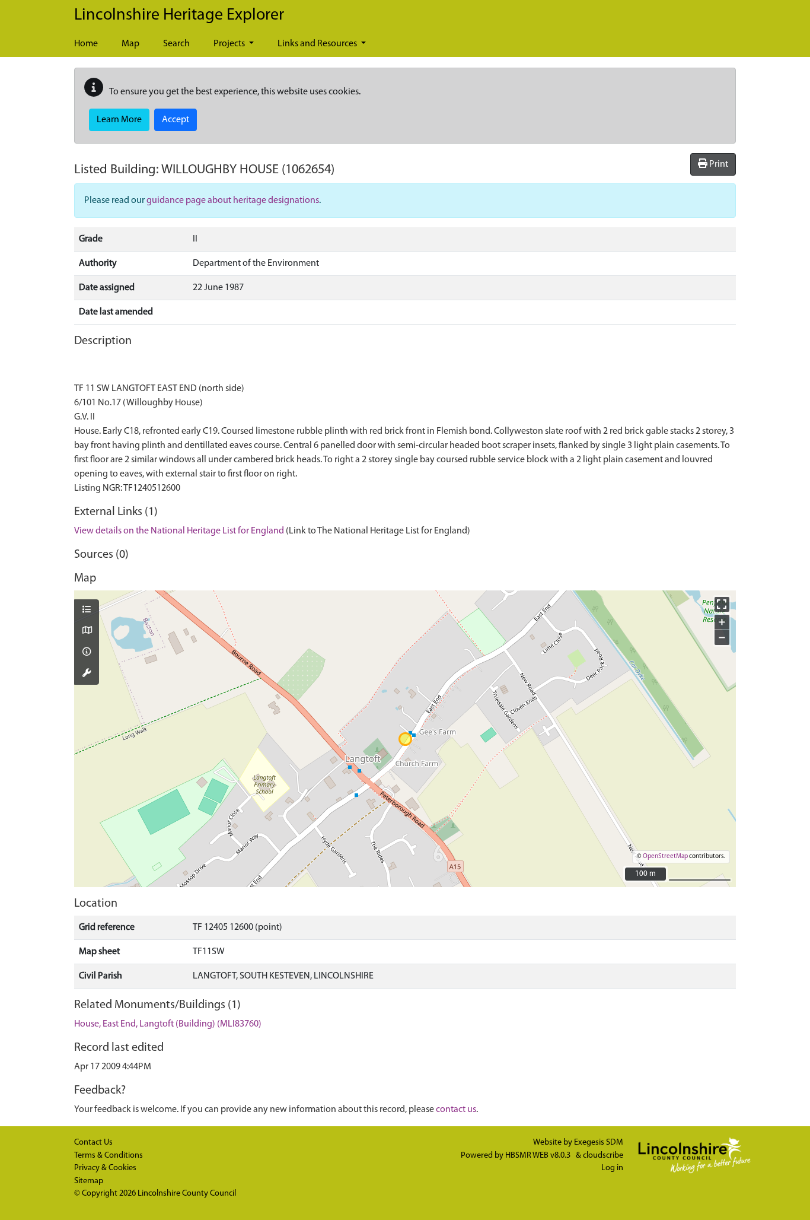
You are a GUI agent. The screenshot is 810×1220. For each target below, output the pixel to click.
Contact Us (93, 1142)
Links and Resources (318, 44)
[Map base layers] (86, 631)
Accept (175, 120)
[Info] (86, 652)
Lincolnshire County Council (187, 1193)
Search (176, 44)
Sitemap (88, 1181)
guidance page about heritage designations (232, 200)
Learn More (119, 120)
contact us (456, 1109)
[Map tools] (86, 674)
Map (130, 44)
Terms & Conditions (108, 1155)
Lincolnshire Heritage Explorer (179, 15)
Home (86, 44)
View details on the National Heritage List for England (179, 531)
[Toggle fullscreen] (722, 604)
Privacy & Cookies (105, 1168)
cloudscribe (603, 1155)
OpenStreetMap (665, 856)
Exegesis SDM (598, 1142)
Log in (612, 1168)
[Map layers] (86, 610)
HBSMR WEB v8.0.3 (538, 1155)
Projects (230, 44)
